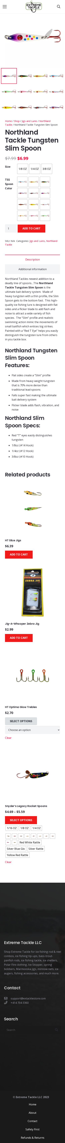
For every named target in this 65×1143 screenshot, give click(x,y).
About (32, 1113)
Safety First (33, 1129)
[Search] (58, 7)
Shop (17, 121)
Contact (32, 1121)
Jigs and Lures (29, 121)
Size (7, 167)
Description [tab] (32, 259)
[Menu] (4, 6)
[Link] (34, 6)
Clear (8, 738)
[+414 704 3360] (7, 1003)
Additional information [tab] (32, 269)
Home (8, 121)
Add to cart (31, 228)
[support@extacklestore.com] (7, 998)
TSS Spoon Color (9, 184)
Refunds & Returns (32, 1138)
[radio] (22, 169)
